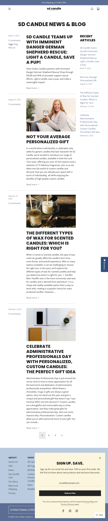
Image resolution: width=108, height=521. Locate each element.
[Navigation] (9, 9)
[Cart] (98, 9)
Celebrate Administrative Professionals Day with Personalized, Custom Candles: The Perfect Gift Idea (51, 359)
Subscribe (70, 493)
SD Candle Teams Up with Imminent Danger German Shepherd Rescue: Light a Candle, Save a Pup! (50, 49)
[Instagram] (70, 511)
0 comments (14, 40)
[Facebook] (63, 511)
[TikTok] (77, 511)
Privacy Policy (89, 501)
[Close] (100, 458)
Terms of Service (67, 504)
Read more (31, 88)
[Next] (62, 435)
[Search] (92, 9)
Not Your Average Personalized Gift (48, 139)
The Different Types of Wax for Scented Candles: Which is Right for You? (50, 240)
